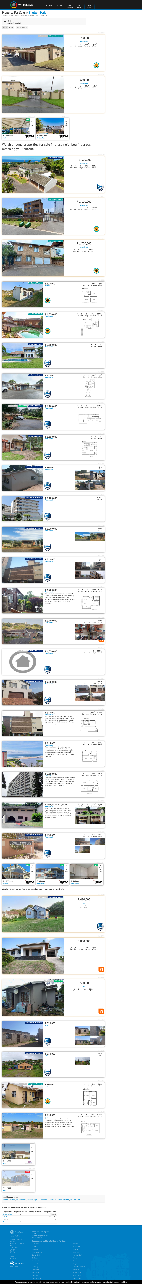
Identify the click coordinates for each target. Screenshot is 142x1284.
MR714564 (101, 617)
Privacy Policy (14, 1238)
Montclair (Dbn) (77, 1255)
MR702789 (31, 1169)
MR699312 (101, 196)
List (6, 28)
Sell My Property (37, 1237)
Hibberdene (35, 1270)
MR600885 (101, 75)
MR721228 (99, 862)
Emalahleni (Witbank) (79, 1267)
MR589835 (101, 403)
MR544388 (101, 556)
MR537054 (101, 740)
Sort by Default (21, 27)
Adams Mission (9, 1199)
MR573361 (101, 1081)
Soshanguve (76, 1246)
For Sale (49, 5)
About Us (12, 1249)
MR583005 (101, 433)
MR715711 (31, 1142)
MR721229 (65, 862)
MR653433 (101, 494)
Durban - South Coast (31, 15)
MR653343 (101, 372)
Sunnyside (35, 1249)
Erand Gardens (77, 1278)
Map (12, 28)
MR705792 (101, 936)
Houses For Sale (15, 1236)
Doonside (48, 776)
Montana (75, 1243)
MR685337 (101, 311)
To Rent (59, 5)
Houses (5, 1217)
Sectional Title (7, 1214)
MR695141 (101, 978)
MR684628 (101, 464)
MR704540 (101, 155)
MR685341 (101, 280)
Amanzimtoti (84, 163)
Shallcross (35, 1258)
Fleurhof (75, 1249)
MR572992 (101, 1050)
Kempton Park (36, 1261)
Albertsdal (35, 1275)
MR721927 (31, 116)
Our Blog (12, 1251)
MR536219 (101, 709)
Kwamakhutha (49, 469)
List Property (79, 6)
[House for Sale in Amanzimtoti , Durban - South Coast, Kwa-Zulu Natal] (22, 539)
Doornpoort (35, 1243)
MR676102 (101, 341)
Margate (75, 1264)
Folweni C (48, 285)
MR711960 (101, 648)
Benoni (75, 1261)
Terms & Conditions (16, 1240)
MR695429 (101, 238)
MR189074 (101, 586)
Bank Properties (69, 6)
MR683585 (101, 33)
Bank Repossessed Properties (40, 1234)
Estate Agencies (14, 1247)
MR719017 (65, 116)
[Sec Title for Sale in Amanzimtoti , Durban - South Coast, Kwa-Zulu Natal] (22, 509)
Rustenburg (76, 1270)
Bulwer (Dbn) (36, 1255)
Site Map (12, 1242)
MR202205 (101, 832)
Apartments (6, 1222)
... (51, 603)
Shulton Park (37, 12)
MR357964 (101, 801)
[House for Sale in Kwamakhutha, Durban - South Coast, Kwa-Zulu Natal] (22, 478)
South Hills (76, 1252)
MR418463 (101, 770)
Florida (75, 1258)
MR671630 (101, 1020)
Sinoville (34, 1246)
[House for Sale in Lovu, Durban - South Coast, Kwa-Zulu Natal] (22, 1034)
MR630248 (101, 894)
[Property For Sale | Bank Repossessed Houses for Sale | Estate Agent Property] (22, 4)
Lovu (84, 903)
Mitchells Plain (77, 1272)
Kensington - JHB (37, 1252)
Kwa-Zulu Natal (19, 15)
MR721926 (31, 862)
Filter (9, 21)
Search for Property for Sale (40, 1236)
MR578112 (101, 678)
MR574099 (101, 1111)
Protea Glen (35, 1272)
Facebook (13, 1258)
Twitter (12, 1257)
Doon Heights (49, 622)
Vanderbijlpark (36, 1264)
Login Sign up (89, 6)
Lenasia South (77, 1275)
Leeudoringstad (36, 1278)
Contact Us (13, 1253)
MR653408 (101, 525)
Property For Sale (7, 15)
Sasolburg (35, 1267)
